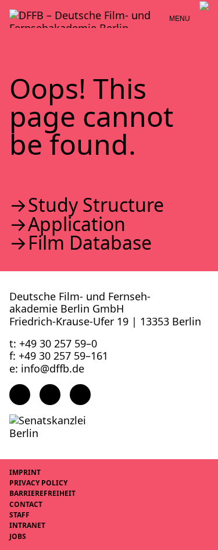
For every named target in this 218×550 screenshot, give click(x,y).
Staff (19, 515)
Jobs (17, 536)
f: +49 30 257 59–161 (58, 356)
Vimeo (80, 394)
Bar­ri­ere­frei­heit (42, 493)
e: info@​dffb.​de (46, 368)
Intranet (27, 525)
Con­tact (25, 504)
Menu (179, 19)
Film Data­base (90, 242)
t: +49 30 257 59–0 (53, 343)
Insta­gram (50, 394)
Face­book (19, 394)
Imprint (25, 472)
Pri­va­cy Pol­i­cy (38, 483)
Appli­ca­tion (77, 224)
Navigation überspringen (9, 8)
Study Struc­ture (96, 205)
